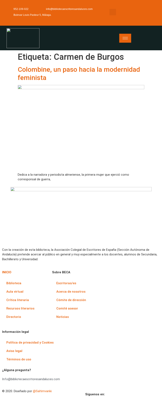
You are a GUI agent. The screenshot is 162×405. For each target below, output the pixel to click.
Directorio (13, 317)
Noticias (62, 317)
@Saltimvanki (42, 391)
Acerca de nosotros (70, 291)
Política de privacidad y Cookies (30, 342)
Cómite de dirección (71, 300)
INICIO (6, 272)
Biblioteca (13, 283)
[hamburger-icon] (125, 38)
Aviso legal (14, 351)
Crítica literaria (17, 300)
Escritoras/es (66, 283)
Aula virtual (14, 291)
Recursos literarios (20, 308)
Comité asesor (67, 308)
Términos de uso (18, 359)
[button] (112, 12)
